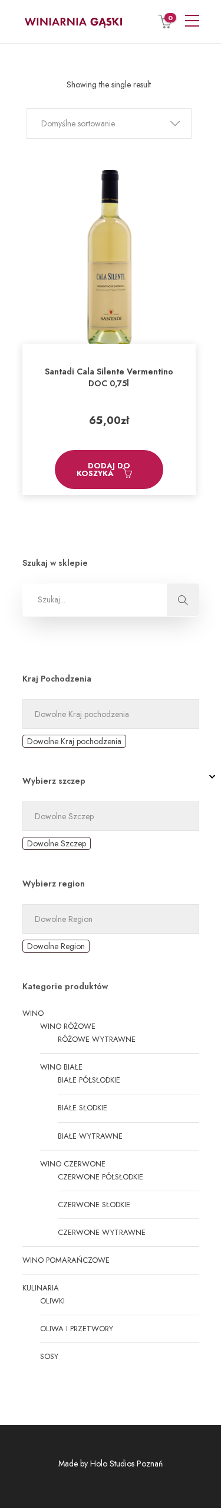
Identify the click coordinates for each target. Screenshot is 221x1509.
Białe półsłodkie (89, 1080)
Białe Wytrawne (90, 1136)
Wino (33, 1013)
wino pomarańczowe (66, 1260)
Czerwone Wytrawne (102, 1232)
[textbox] (74, 741)
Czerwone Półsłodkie (100, 1176)
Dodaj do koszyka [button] (103, 469)
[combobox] (74, 741)
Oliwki (52, 1300)
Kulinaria (40, 1287)
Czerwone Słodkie (94, 1204)
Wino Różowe (67, 1026)
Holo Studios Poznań (126, 1463)
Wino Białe (61, 1067)
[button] (109, 123)
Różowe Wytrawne (97, 1039)
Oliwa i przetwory (76, 1328)
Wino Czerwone (72, 1163)
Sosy (49, 1356)
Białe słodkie (82, 1107)
